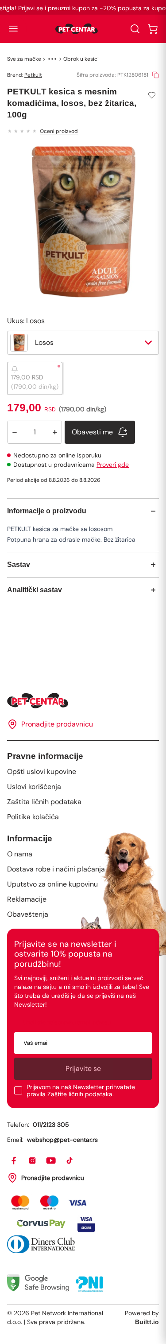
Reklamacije (26, 899)
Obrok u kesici (81, 59)
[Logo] (76, 29)
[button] (13, 29)
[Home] (83, 700)
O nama (19, 854)
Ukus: (26, 320)
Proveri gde (113, 465)
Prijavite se (83, 1068)
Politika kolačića (33, 816)
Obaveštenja (27, 914)
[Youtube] (51, 1161)
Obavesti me (92, 432)
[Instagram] (33, 1161)
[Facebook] (14, 1161)
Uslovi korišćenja (34, 786)
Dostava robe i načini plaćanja (56, 869)
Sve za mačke (24, 59)
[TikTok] (70, 1161)
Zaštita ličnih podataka (44, 801)
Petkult (33, 74)
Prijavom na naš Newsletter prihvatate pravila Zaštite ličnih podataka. (81, 1090)
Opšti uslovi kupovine (41, 771)
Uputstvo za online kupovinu (52, 884)
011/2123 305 (51, 1125)
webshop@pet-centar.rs (62, 1140)
